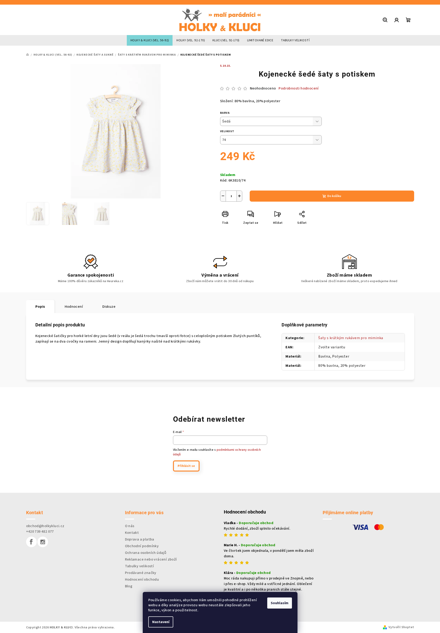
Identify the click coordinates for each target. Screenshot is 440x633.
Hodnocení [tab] (74, 306)
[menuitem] (150, 40)
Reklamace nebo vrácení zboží (151, 559)
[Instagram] (42, 542)
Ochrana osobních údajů (146, 552)
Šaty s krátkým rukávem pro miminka (350, 337)
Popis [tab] (40, 306)
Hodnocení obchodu (142, 579)
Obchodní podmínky (142, 546)
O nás (129, 525)
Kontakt (132, 532)
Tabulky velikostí (139, 566)
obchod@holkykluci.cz (45, 525)
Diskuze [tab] (108, 306)
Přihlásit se (186, 466)
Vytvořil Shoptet (401, 627)
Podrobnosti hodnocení (299, 88)
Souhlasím (279, 603)
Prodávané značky (140, 572)
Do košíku (334, 196)
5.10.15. (225, 66)
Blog (129, 586)
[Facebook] (31, 542)
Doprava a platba (139, 539)
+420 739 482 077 (40, 531)
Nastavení (160, 621)
